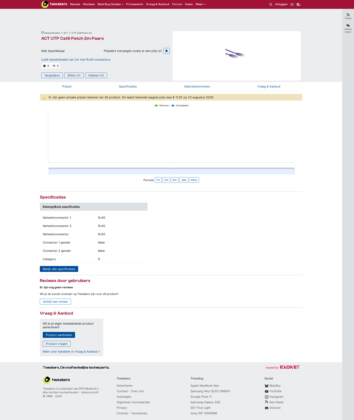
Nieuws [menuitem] (75, 4)
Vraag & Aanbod (268, 86)
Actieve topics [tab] (348, 30)
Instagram (276, 396)
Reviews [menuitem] (89, 4)
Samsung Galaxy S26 (205, 402)
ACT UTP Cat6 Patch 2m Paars (72, 38)
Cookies (122, 413)
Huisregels (124, 396)
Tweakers (49, 388)
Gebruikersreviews (197, 86)
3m (166, 180)
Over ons (137, 391)
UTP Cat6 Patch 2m (81, 33)
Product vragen (56, 344)
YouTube (276, 391)
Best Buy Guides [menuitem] (109, 4)
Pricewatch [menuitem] (134, 4)
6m (175, 180)
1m (158, 180)
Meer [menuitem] (199, 4)
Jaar (184, 180)
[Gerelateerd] (42, 32)
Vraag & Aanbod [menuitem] (157, 4)
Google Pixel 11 (201, 396)
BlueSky (275, 385)
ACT (65, 33)
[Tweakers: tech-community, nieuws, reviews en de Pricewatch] (54, 4)
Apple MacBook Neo (204, 385)
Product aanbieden (59, 335)
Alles (194, 180)
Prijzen (67, 86)
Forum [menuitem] (177, 4)
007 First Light (200, 408)
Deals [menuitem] (189, 4)
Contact (122, 391)
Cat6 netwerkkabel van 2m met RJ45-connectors (75, 59)
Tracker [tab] (348, 18)
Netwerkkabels (52, 33)
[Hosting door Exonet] (282, 368)
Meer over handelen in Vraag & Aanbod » (71, 351)
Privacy (122, 408)
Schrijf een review (55, 301)
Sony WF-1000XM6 (203, 413)
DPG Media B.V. (89, 388)
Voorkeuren (139, 413)
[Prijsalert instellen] (166, 51)
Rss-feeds (276, 402)
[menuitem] (271, 4)
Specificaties (128, 86)
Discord (275, 408)
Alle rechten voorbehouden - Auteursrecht (70, 392)
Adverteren (124, 385)
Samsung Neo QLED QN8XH (210, 391)
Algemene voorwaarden (133, 402)
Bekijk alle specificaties (59, 269)
